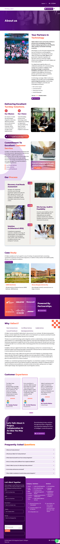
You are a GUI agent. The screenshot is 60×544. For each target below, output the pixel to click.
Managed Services (49, 489)
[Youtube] (54, 3)
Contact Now (49, 8)
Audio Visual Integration (39, 486)
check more (9, 262)
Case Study (29, 489)
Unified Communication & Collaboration (39, 496)
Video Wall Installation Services (39, 499)
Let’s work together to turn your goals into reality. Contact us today (17, 136)
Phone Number (8, 502)
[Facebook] (49, 3)
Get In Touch (36, 98)
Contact (30, 493)
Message (6, 515)
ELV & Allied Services (38, 488)
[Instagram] (51, 3)
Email (6, 496)
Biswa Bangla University (27, 285)
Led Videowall (49, 285)
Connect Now (43, 310)
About (29, 486)
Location (30, 495)
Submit (7, 530)
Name (6, 489)
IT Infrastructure (38, 490)
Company (6, 509)
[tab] (12, 328)
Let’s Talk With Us (40, 433)
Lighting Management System (39, 492)
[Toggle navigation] (54, 9)
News (29, 499)
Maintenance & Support (50, 495)
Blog (29, 491)
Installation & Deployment (50, 492)
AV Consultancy (50, 486)
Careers (30, 497)
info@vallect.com (34, 511)
